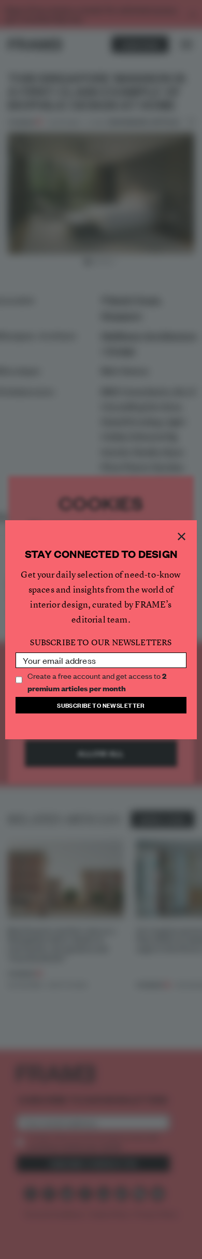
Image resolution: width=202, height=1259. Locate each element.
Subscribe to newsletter (101, 705)
